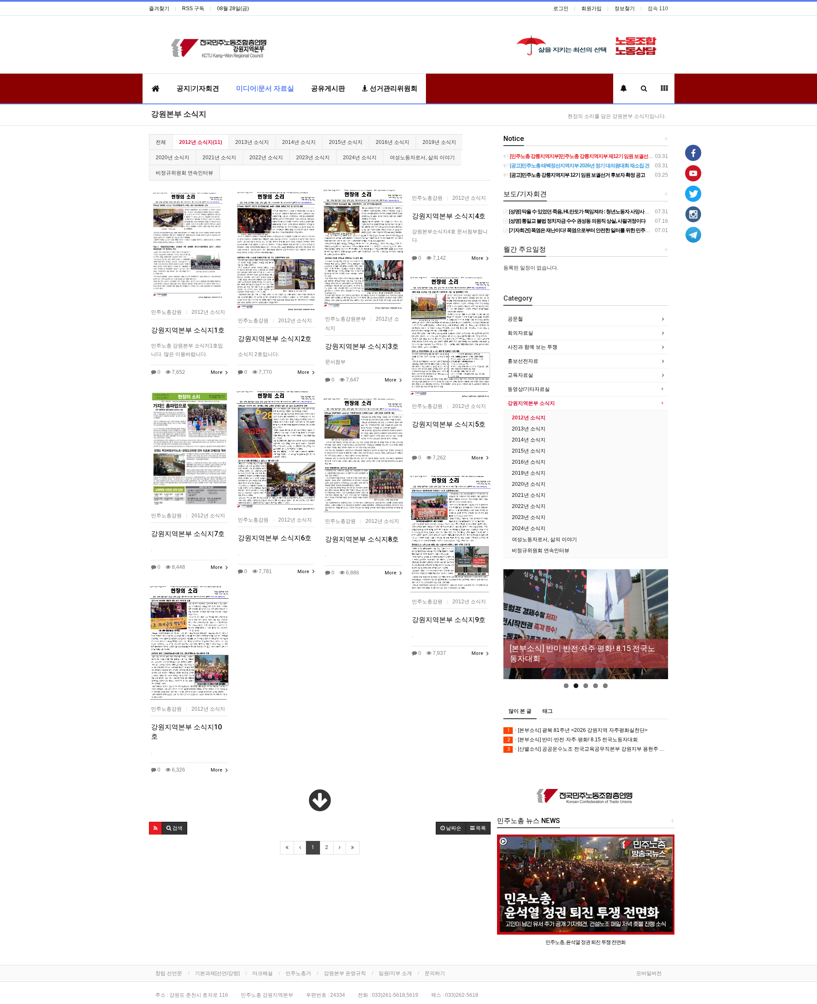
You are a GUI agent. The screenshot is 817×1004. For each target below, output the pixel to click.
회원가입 (591, 8)
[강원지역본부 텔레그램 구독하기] (693, 234)
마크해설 (262, 973)
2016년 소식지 (392, 142)
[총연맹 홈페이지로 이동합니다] (586, 796)
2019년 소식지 (439, 142)
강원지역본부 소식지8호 (362, 539)
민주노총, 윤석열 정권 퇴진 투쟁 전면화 (586, 942)
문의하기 (435, 973)
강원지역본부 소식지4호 (449, 216)
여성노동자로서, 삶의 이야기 (422, 158)
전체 (161, 142)
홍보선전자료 (523, 361)
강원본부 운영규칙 (345, 973)
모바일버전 (649, 973)
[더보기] (320, 800)
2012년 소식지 (529, 418)
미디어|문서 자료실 (265, 88)
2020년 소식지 (172, 158)
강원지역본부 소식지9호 (449, 620)
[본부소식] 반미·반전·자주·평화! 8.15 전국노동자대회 (572, 740)
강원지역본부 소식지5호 (449, 424)
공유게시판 (328, 88)
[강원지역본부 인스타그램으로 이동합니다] (693, 213)
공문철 (515, 319)
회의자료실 (520, 333)
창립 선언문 (168, 973)
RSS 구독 (193, 8)
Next (661, 631)
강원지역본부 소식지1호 (188, 330)
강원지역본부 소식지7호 (188, 534)
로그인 (560, 8)
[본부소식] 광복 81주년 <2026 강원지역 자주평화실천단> (577, 730)
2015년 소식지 (346, 142)
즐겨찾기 (159, 8)
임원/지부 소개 (395, 973)
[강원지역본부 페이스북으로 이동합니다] (693, 152)
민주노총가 (298, 973)
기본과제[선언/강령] (217, 973)
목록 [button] (480, 828)
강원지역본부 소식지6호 (274, 538)
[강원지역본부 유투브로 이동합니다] (693, 172)
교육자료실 (520, 375)
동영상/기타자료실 (529, 389)
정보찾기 (624, 8)
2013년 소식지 (252, 142)
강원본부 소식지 (178, 113)
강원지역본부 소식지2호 (274, 339)
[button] (155, 828)
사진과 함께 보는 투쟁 (532, 347)
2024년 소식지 (360, 158)
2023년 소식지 (313, 158)
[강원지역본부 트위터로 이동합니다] (693, 193)
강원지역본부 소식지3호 (362, 346)
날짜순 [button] (453, 828)
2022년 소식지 (266, 158)
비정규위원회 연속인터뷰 (184, 173)
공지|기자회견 (198, 88)
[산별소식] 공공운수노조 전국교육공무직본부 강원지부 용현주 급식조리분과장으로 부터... (587, 749)
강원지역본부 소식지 (531, 403)
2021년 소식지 (219, 158)
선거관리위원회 (392, 88)
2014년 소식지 (299, 142)
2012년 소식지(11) (200, 142)
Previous (509, 631)
